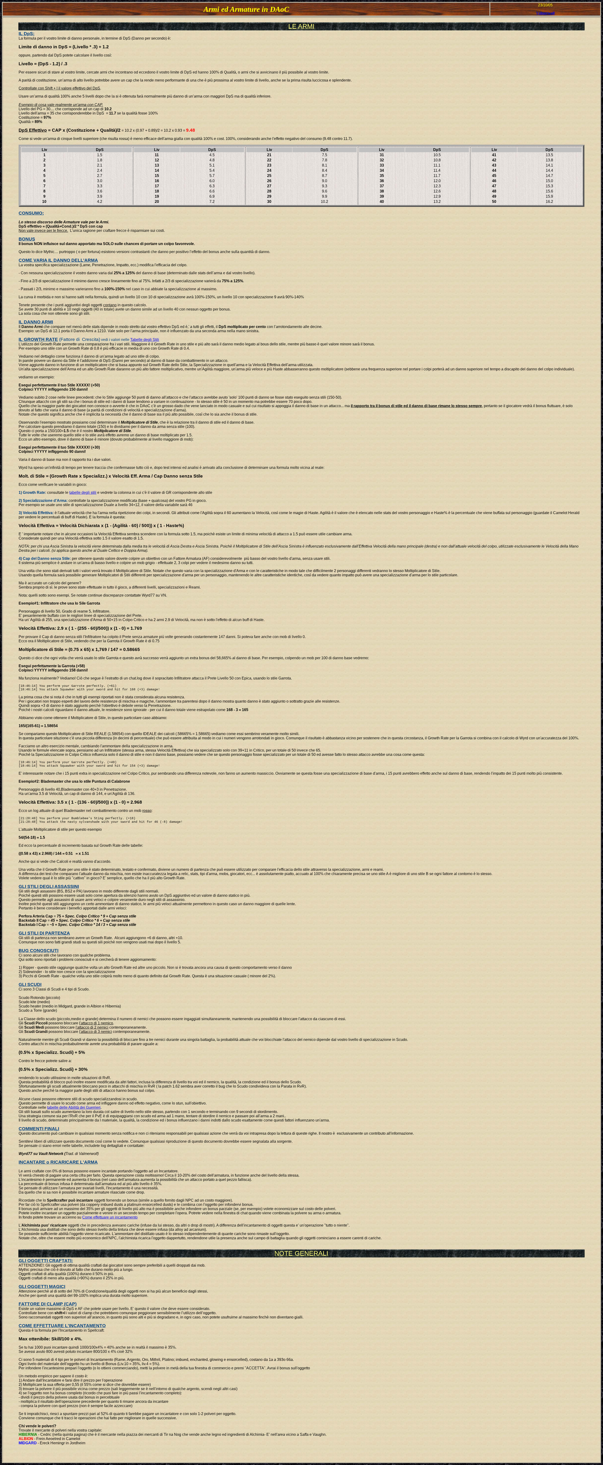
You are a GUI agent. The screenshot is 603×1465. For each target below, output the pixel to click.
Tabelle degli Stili (144, 340)
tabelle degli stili (82, 493)
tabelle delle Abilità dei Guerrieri (74, 1107)
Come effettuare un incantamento (110, 1217)
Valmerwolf (545, 13)
